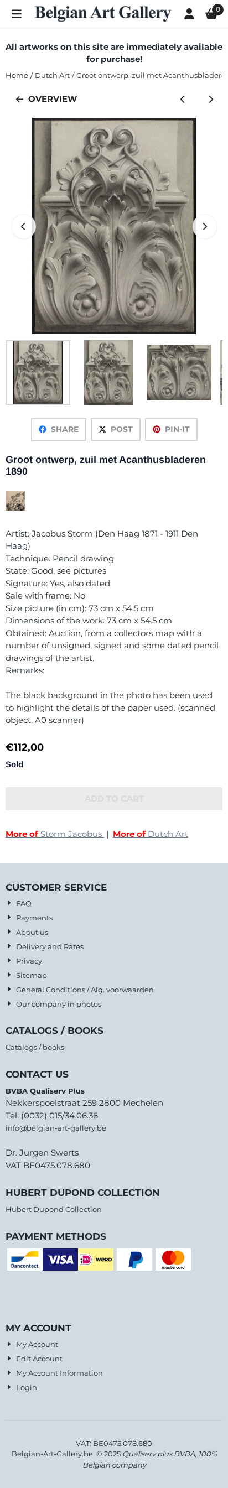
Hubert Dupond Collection (54, 1209)
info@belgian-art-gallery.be (56, 1127)
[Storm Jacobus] (15, 507)
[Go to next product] (211, 99)
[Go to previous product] (183, 99)
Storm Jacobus (55, 834)
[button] (17, 13)
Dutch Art (150, 834)
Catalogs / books (35, 1047)
